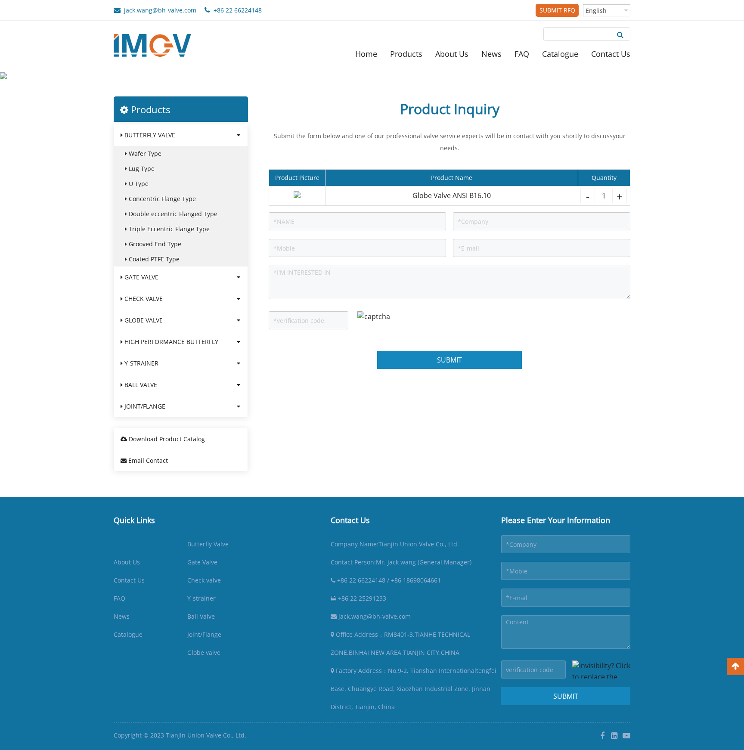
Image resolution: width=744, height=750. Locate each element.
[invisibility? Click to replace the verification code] (601, 669)
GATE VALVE (140, 277)
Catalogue (560, 54)
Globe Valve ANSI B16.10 (451, 195)
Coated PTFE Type (153, 259)
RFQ (143, 90)
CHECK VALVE (143, 298)
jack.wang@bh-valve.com (158, 10)
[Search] (620, 34)
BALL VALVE (140, 385)
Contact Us (610, 54)
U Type (138, 184)
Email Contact (147, 460)
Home (366, 54)
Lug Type (141, 168)
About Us (451, 54)
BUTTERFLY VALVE (149, 135)
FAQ (522, 54)
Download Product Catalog (166, 439)
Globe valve (203, 652)
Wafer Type (144, 153)
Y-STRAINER (140, 363)
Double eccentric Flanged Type (172, 214)
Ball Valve (201, 616)
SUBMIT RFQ (557, 10)
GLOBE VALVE (143, 320)
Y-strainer (201, 598)
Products (406, 54)
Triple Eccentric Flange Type (168, 229)
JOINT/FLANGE (144, 406)
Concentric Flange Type (161, 199)
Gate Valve (202, 562)
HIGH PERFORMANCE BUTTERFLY (170, 342)
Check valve (204, 580)
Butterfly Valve (208, 544)
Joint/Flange (204, 634)
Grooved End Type (154, 244)
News (491, 54)
